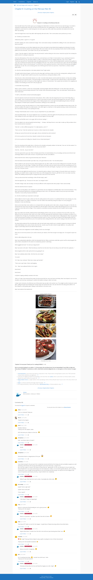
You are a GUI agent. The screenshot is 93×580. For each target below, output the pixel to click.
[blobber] (18, 397)
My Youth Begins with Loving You (25, 5)
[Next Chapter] (50, 12)
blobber (25, 392)
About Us (35, 1)
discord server (67, 407)
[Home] (14, 5)
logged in (23, 405)
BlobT (14, 1)
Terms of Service (49, 577)
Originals (29, 1)
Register (72, 1)
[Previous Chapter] (42, 12)
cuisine (51, 376)
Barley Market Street (23, 379)
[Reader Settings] (75, 14)
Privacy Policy (42, 577)
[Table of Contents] (73, 14)
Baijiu (19, 382)
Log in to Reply (21, 414)
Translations (22, 1)
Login (67, 1)
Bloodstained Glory (44, 384)
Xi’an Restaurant (22, 373)
